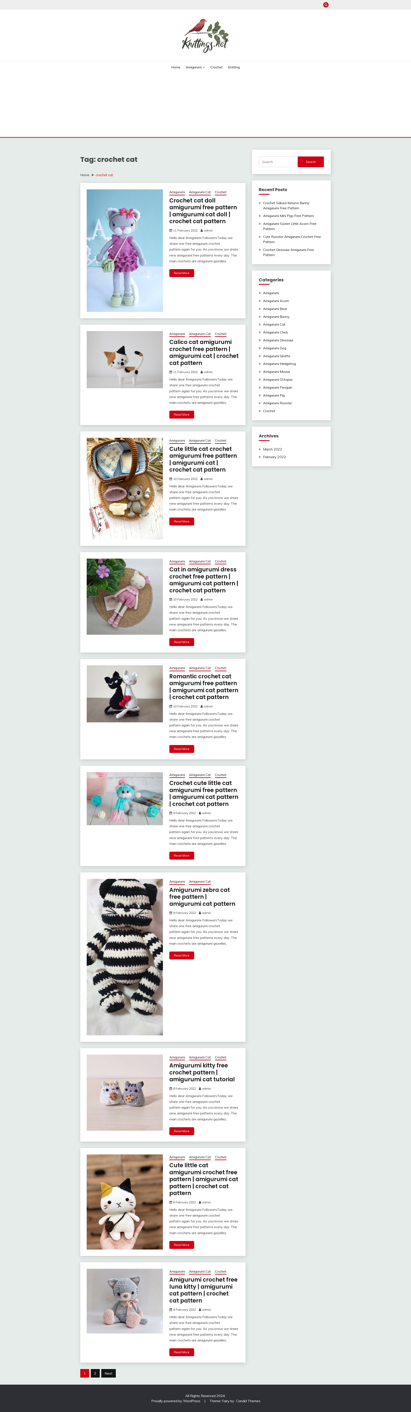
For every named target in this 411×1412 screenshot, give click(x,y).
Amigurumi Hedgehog (279, 363)
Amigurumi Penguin (277, 387)
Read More (181, 273)
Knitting (234, 67)
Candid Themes (248, 1401)
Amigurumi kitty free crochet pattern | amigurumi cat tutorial (202, 1072)
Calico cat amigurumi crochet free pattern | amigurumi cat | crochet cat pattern (204, 352)
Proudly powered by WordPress (176, 1401)
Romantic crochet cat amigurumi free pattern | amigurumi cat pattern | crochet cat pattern (203, 687)
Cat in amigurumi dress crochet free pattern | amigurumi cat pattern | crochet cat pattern (203, 580)
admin (208, 230)
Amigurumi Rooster (277, 403)
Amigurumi (194, 67)
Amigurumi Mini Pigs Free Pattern (288, 216)
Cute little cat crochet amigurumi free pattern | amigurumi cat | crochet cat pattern (203, 459)
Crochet (216, 67)
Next (108, 1373)
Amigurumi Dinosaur (278, 340)
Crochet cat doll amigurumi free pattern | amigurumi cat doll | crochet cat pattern (203, 211)
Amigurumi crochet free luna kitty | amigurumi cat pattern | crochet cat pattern (203, 1290)
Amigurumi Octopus (278, 379)
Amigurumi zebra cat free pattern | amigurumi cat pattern (202, 897)
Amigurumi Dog (274, 348)
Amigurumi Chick (275, 332)
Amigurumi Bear (275, 309)
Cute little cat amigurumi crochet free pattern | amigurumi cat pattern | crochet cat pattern (203, 1179)
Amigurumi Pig (274, 395)
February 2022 (274, 457)
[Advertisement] (205, 105)
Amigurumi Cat (200, 192)
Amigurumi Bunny (276, 316)
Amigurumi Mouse (276, 371)
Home (175, 67)
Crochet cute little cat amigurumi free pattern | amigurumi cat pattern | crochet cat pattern (203, 793)
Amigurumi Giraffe (276, 356)
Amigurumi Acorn (276, 301)
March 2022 (272, 449)
